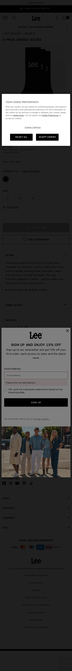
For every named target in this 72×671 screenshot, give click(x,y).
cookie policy (18, 115)
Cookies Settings (33, 127)
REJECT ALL (21, 137)
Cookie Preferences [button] (50, 115)
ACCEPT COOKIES (47, 137)
